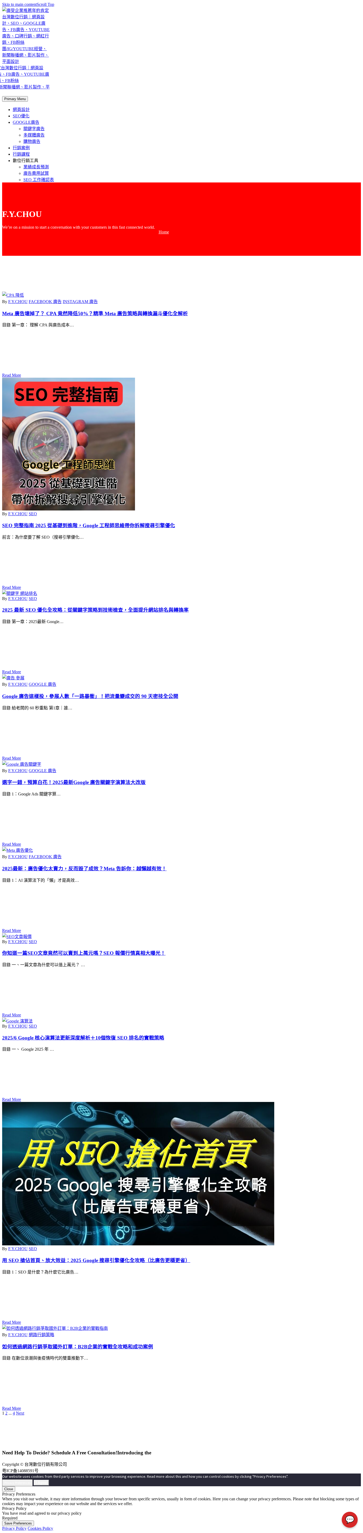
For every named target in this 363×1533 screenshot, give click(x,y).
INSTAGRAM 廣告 (80, 301)
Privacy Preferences (17, 1483)
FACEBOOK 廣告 (45, 301)
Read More (11, 375)
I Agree (41, 1483)
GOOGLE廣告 (26, 122)
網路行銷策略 (41, 1334)
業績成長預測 (36, 167)
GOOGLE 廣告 (42, 684)
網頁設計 (21, 109)
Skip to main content (19, 4)
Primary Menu (15, 99)
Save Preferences (18, 1523)
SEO (33, 514)
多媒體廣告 (34, 135)
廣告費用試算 (36, 173)
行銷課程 (21, 154)
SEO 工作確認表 (38, 179)
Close (8, 1489)
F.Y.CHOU (18, 301)
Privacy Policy (14, 1528)
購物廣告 (31, 141)
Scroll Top (45, 4)
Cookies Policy (40, 1528)
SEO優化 (21, 116)
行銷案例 (21, 148)
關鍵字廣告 (34, 128)
